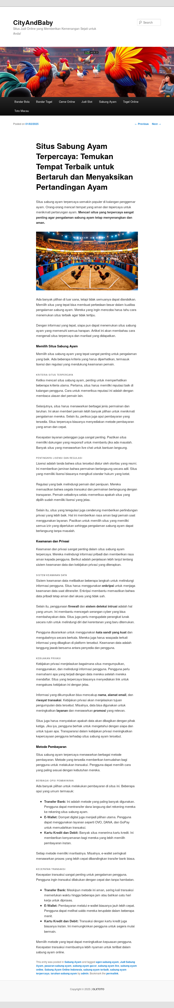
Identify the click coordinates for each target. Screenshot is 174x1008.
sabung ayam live (108, 966)
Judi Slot (86, 102)
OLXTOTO (98, 989)
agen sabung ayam (107, 962)
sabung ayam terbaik (96, 969)
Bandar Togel (44, 102)
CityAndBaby (33, 22)
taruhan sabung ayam (64, 973)
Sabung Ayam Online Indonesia (63, 969)
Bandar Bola (21, 102)
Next (156, 124)
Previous (142, 124)
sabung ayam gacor (85, 966)
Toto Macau (21, 111)
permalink (112, 973)
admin (84, 973)
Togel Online (130, 102)
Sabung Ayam (107, 102)
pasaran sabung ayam (58, 966)
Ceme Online (67, 102)
